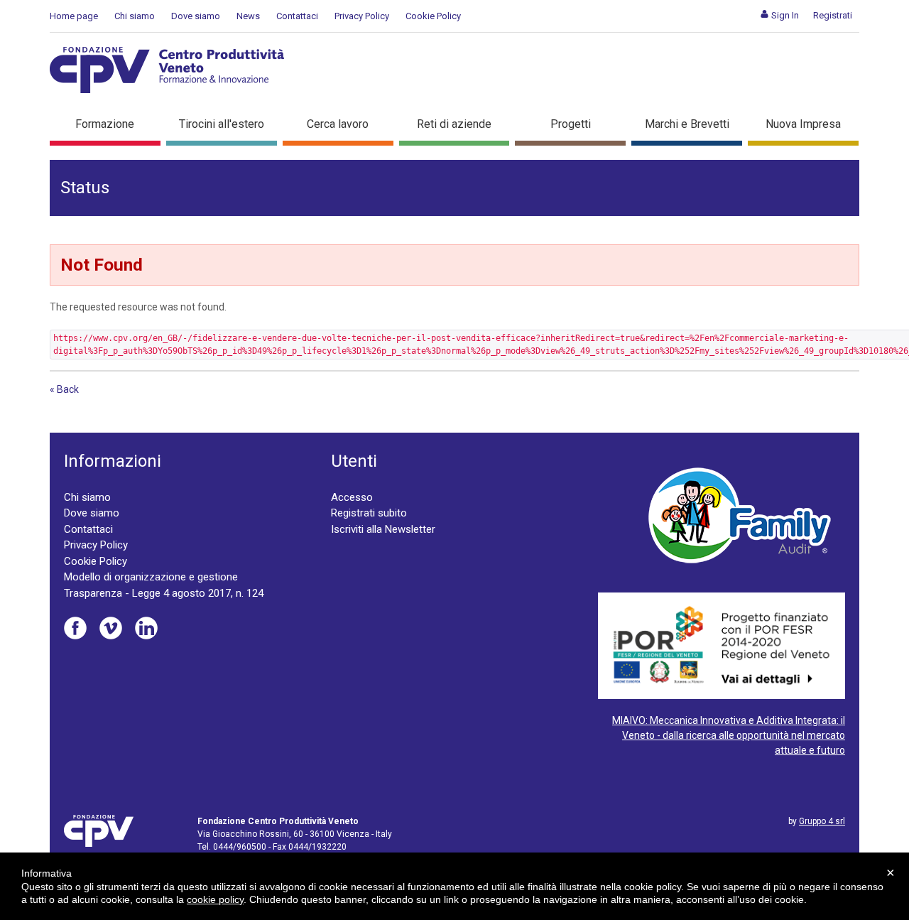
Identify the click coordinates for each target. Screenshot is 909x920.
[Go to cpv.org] (167, 70)
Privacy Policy (361, 16)
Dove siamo (195, 16)
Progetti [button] (570, 124)
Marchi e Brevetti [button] (687, 124)
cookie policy (215, 899)
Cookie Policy (433, 16)
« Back (64, 389)
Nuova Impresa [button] (803, 124)
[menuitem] (779, 15)
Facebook (75, 628)
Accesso (352, 497)
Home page (74, 16)
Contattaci (297, 16)
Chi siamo (134, 16)
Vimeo (110, 628)
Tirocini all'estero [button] (221, 124)
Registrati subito (369, 513)
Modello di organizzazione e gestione (151, 576)
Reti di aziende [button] (454, 124)
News (248, 16)
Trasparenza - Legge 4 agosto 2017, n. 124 (163, 593)
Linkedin (146, 628)
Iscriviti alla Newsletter (383, 529)
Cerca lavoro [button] (338, 124)
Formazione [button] (104, 124)
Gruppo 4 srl (822, 821)
